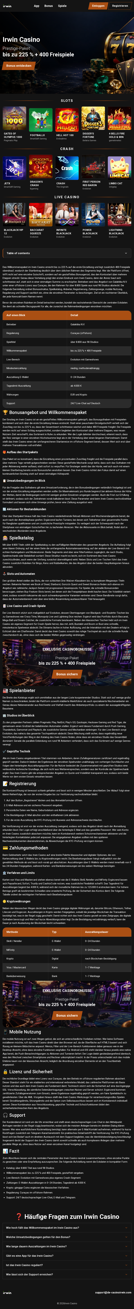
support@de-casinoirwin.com (113, 1292)
